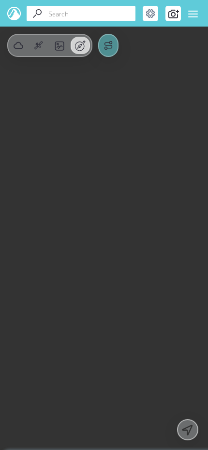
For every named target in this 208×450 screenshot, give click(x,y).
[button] (38, 45)
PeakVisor (14, 13)
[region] (104, 225)
